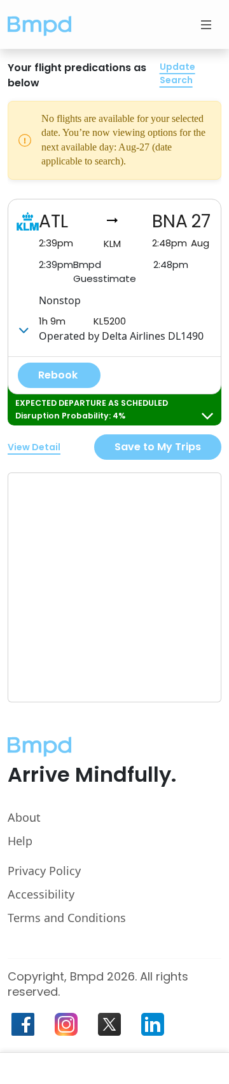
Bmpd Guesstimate (104, 272)
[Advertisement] (114, 587)
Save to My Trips (157, 446)
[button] (39, 24)
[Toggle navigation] (206, 25)
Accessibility (41, 894)
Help (20, 840)
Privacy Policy (44, 870)
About (24, 817)
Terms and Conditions (67, 917)
